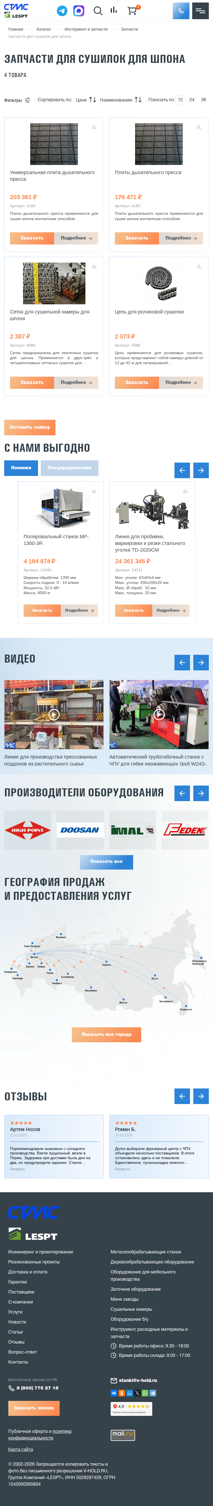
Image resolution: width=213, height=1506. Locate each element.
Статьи (15, 1332)
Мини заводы (124, 1300)
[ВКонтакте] (114, 1393)
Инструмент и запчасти (86, 29)
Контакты (18, 1362)
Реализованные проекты (34, 1262)
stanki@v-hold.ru (138, 1381)
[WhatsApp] (145, 1393)
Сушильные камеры (131, 1310)
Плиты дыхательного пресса (148, 172)
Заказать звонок (34, 1408)
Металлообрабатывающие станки (146, 1252)
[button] (181, 11)
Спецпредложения (70, 468)
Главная (15, 29)
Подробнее (73, 238)
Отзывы (25, 1096)
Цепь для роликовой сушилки (149, 312)
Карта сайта (20, 1449)
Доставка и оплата (27, 1272)
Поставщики (21, 1292)
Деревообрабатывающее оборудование (152, 1262)
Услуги (15, 1312)
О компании (20, 1302)
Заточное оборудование (136, 1290)
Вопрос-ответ (22, 1352)
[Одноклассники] (121, 1393)
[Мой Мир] (129, 1393)
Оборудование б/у (129, 1320)
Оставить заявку (30, 427)
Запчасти (129, 29)
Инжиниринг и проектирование (40, 1252)
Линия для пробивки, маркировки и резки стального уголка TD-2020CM (59, 543)
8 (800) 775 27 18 (38, 1388)
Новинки (21, 468)
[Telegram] (152, 1393)
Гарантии (17, 1282)
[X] (137, 1393)
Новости (17, 1322)
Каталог (44, 29)
